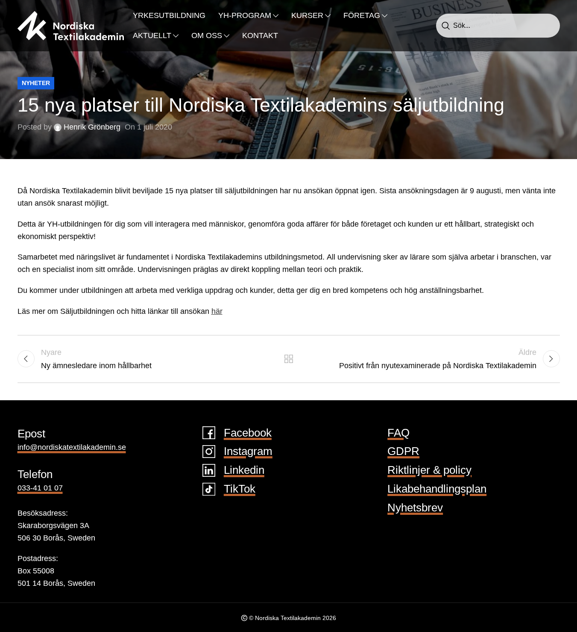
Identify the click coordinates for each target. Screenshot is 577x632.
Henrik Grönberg (92, 127)
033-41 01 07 (40, 488)
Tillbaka (288, 358)
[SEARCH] (446, 26)
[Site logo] (71, 25)
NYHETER (36, 83)
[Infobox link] (288, 433)
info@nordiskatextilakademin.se (72, 447)
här (217, 311)
